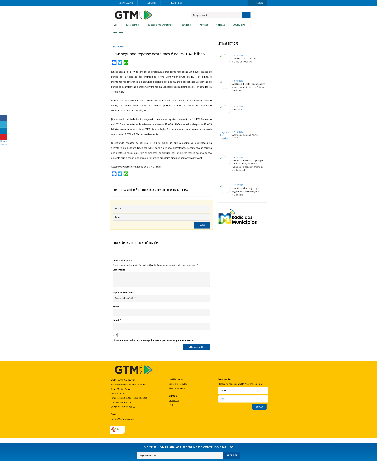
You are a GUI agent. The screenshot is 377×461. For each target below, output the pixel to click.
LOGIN (259, 2)
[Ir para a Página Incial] (134, 14)
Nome (117, 306)
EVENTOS (151, 2)
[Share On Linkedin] (3, 131)
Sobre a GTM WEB (178, 383)
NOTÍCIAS (220, 25)
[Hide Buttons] (3, 142)
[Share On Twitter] (3, 124)
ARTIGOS (204, 25)
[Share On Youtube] (3, 137)
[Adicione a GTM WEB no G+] (233, 2)
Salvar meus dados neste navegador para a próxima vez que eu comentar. (154, 340)
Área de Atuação (177, 388)
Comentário (119, 269)
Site (115, 334)
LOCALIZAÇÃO (126, 2)
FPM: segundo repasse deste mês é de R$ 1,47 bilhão (158, 53)
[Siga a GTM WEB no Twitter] (223, 2)
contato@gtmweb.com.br (122, 419)
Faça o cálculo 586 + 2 (124, 292)
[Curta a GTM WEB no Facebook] (214, 2)
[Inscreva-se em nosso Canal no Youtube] (242, 3)
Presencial (174, 400)
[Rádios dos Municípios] (237, 216)
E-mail (117, 320)
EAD (171, 405)
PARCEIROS (176, 2)
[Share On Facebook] (3, 118)
